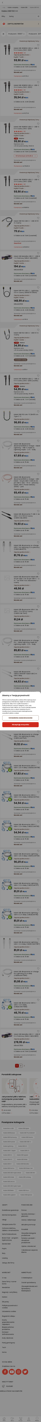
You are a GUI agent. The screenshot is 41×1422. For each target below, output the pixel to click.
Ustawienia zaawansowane (20, 718)
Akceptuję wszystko (20, 724)
